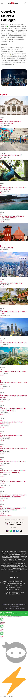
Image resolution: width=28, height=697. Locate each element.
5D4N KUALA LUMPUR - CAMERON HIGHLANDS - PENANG (10, 122)
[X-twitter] (20, 675)
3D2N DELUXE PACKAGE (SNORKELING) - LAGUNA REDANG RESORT (12, 217)
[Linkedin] (17, 675)
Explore (2, 127)
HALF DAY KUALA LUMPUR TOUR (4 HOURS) (13, 371)
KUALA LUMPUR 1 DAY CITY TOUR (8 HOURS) (13, 342)
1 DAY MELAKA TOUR (6, 248)
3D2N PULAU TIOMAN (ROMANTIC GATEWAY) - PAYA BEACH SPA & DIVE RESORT (14, 640)
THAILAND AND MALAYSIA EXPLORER (11, 283)
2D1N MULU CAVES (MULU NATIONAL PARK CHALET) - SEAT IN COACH (13, 462)
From (1, 125)
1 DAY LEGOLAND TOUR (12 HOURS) (11, 155)
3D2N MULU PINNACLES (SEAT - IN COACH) (13, 584)
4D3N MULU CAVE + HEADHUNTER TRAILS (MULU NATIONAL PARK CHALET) (13, 616)
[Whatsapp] (10, 675)
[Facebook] (14, 675)
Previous (2, 660)
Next (10, 660)
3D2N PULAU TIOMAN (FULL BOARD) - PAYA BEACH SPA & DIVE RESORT (13, 653)
